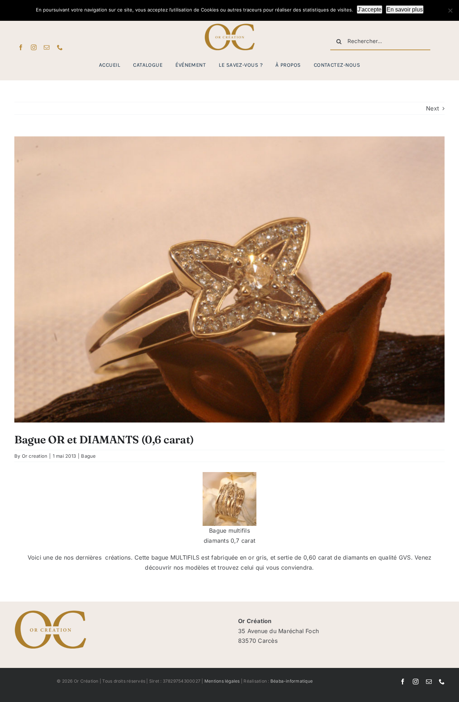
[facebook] (21, 47)
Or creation (35, 456)
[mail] (46, 47)
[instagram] (34, 47)
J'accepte (370, 9)
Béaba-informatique (291, 681)
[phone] (60, 47)
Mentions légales (222, 681)
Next (432, 108)
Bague (88, 456)
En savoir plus (405, 9)
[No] (450, 10)
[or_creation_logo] (229, 26)
